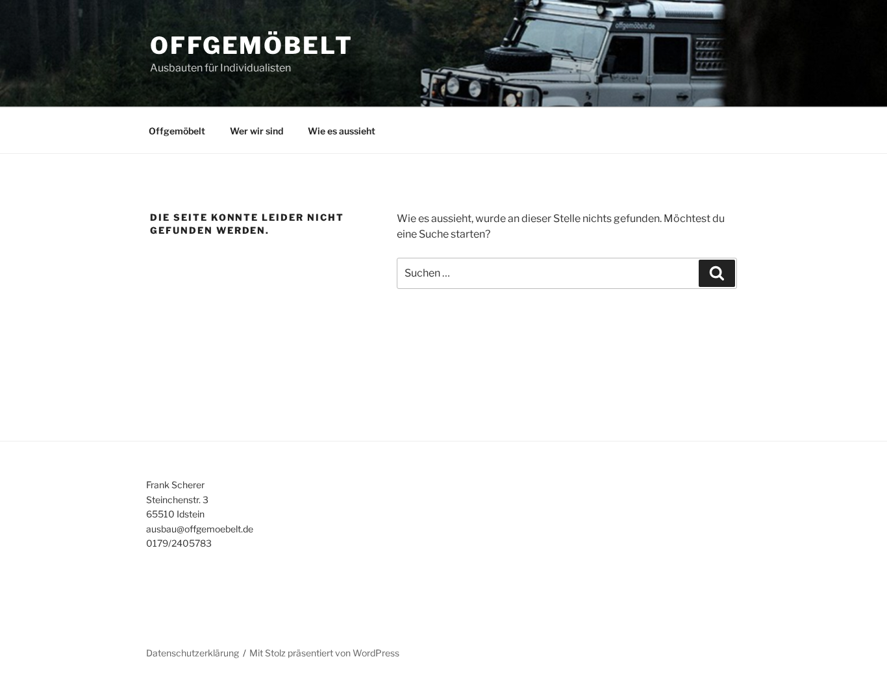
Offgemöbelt (251, 45)
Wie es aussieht (341, 130)
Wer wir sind (256, 130)
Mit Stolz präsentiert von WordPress (324, 652)
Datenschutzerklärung (192, 652)
